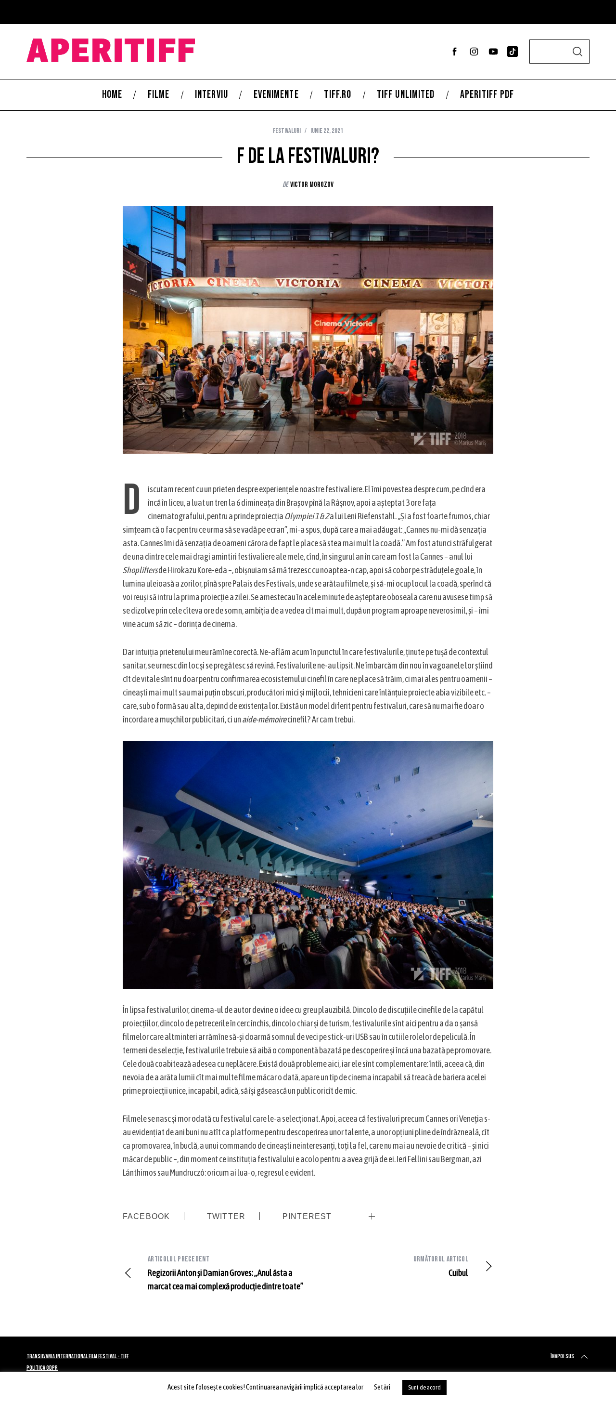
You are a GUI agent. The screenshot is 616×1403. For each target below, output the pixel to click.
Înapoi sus (562, 1356)
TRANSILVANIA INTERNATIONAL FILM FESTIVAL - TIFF (77, 1356)
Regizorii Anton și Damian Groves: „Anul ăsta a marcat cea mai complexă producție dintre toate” (225, 1273)
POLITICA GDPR (42, 1368)
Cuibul (440, 1266)
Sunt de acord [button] (424, 1387)
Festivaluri (287, 131)
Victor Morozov (312, 184)
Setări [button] (382, 1387)
